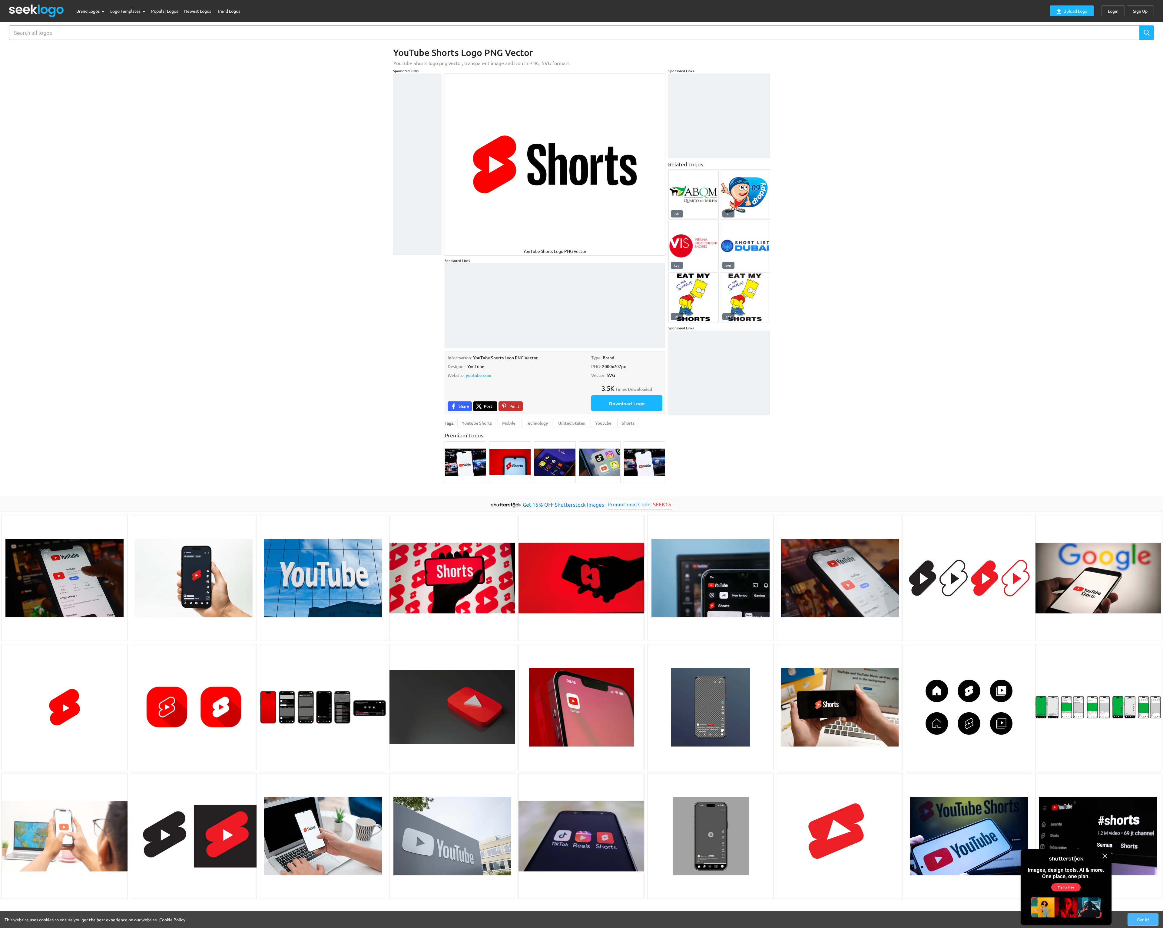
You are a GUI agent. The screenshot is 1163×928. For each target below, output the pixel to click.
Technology (537, 423)
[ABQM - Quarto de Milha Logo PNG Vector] (693, 194)
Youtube (603, 423)
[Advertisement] (417, 164)
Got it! (1143, 919)
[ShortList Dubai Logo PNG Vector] (745, 246)
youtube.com (478, 375)
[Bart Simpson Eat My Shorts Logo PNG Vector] (693, 297)
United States (571, 423)
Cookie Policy (172, 919)
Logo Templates (125, 11)
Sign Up (1140, 11)
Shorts (628, 423)
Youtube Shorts (477, 423)
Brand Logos (88, 11)
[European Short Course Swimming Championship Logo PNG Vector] (745, 194)
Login (1113, 11)
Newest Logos (197, 11)
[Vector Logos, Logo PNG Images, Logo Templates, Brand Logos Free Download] (36, 11)
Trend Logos (228, 11)
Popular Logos (164, 11)
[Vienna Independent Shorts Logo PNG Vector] (693, 246)
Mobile (508, 423)
